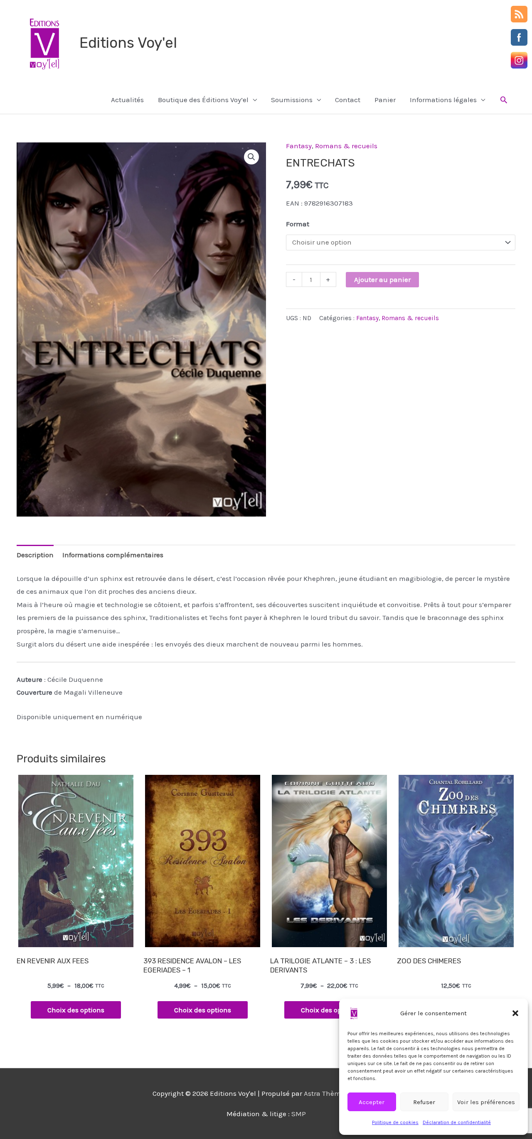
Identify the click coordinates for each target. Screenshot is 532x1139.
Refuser (424, 1102)
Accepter (371, 1102)
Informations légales (443, 100)
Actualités (127, 100)
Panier (385, 100)
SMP (298, 1114)
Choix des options (75, 1010)
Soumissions (292, 100)
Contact (347, 100)
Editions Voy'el (128, 42)
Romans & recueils (346, 146)
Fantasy (299, 146)
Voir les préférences (486, 1102)
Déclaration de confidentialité (457, 1122)
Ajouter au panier (382, 279)
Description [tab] (35, 555)
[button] (515, 1013)
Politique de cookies (395, 1122)
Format (297, 224)
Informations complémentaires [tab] (112, 555)
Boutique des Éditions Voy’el (203, 100)
